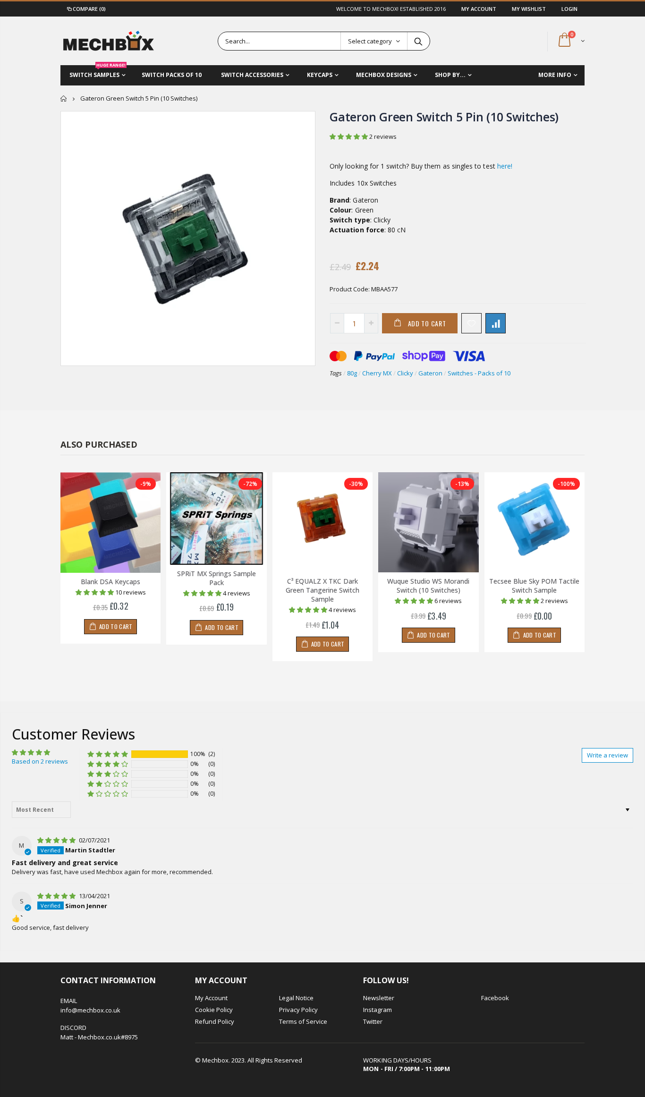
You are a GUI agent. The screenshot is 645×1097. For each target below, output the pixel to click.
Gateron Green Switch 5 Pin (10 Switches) (444, 117)
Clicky (405, 373)
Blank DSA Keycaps (110, 581)
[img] (57, 840)
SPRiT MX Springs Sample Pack (216, 578)
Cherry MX (377, 373)
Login (569, 8)
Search (418, 41)
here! (504, 166)
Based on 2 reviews (40, 761)
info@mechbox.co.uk (90, 1010)
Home (64, 98)
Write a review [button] (607, 755)
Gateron (430, 373)
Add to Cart (427, 323)
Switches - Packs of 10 (479, 373)
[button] (349, 136)
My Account (479, 8)
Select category (370, 41)
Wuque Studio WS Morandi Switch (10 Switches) (428, 586)
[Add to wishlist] (471, 323)
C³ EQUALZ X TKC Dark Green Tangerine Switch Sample (322, 590)
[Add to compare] (495, 323)
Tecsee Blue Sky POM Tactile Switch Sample (534, 586)
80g (352, 373)
